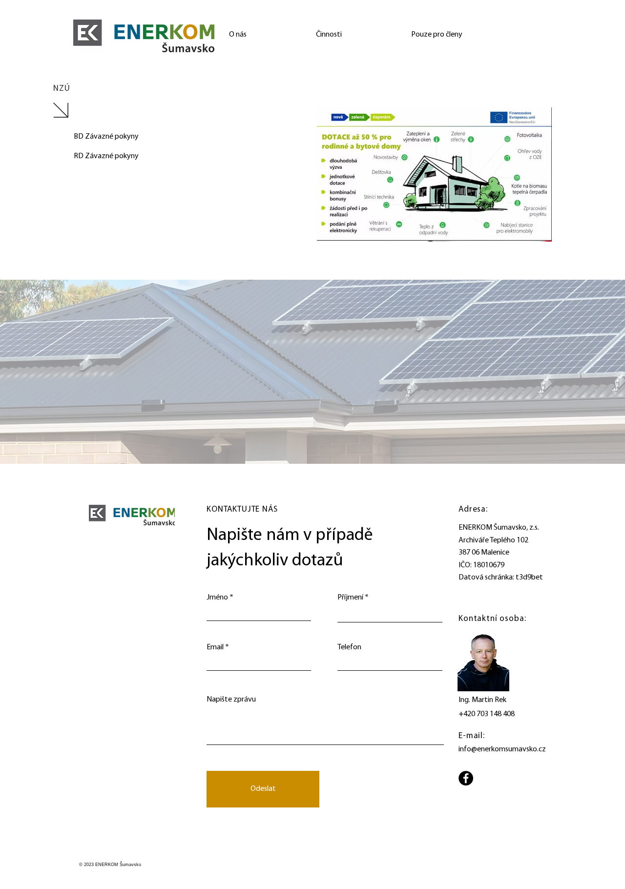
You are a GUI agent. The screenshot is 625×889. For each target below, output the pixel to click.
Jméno (217, 597)
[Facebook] (465, 778)
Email (215, 647)
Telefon (349, 647)
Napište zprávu (231, 699)
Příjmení (350, 597)
